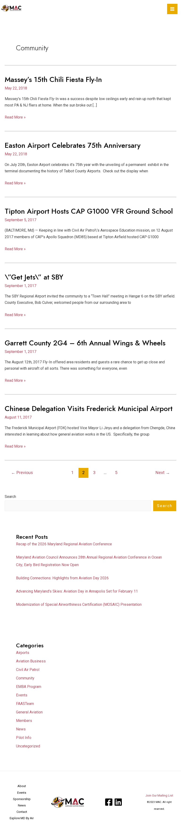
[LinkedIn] (118, 802)
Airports (22, 652)
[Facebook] (109, 802)
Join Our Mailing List (159, 795)
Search (10, 496)
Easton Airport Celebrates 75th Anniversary (72, 145)
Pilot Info (23, 737)
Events (21, 695)
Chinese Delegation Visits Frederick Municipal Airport (89, 408)
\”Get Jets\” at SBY (34, 277)
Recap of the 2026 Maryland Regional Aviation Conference (64, 544)
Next (163, 472)
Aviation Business (31, 661)
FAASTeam (25, 703)
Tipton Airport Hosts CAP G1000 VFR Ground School (89, 211)
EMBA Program (28, 686)
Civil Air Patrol (27, 669)
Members (24, 720)
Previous (22, 472)
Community (25, 678)
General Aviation (29, 712)
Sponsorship (22, 799)
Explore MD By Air (22, 818)
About (21, 786)
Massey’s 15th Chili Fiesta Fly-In (53, 79)
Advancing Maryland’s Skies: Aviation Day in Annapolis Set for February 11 (77, 591)
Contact (21, 812)
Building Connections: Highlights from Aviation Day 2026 (62, 578)
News (21, 729)
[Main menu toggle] (172, 9)
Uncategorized (28, 746)
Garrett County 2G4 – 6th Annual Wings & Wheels (85, 343)
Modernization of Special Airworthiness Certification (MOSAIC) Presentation (79, 604)
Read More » (15, 116)
